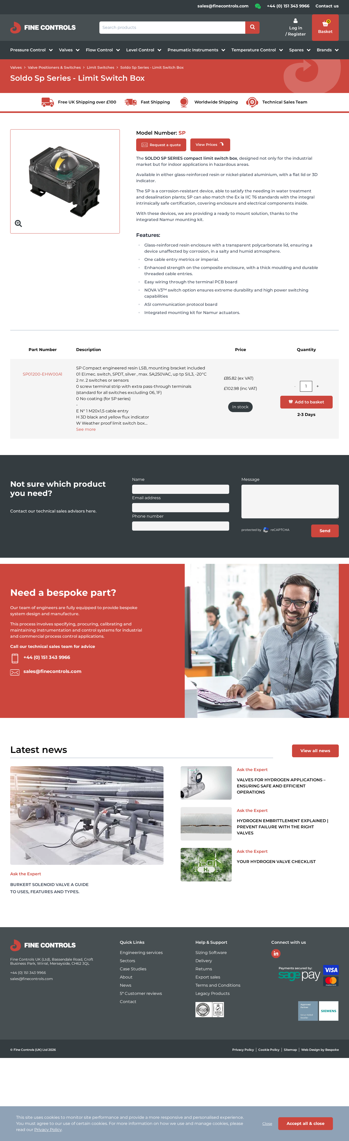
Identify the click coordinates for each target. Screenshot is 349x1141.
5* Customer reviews (141, 993)
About (126, 977)
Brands (325, 50)
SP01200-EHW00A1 (42, 374)
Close (267, 1124)
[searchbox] (172, 27)
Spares (297, 50)
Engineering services (141, 952)
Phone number (148, 516)
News (125, 985)
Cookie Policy (269, 1050)
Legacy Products (212, 993)
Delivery (203, 960)
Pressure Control (28, 50)
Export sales (207, 977)
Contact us (327, 6)
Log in (295, 28)
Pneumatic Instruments (193, 50)
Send (325, 530)
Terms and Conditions (217, 985)
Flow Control (100, 50)
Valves (66, 50)
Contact (128, 1001)
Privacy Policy (243, 1050)
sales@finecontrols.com (223, 6)
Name (138, 479)
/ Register (295, 34)
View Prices (207, 144)
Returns (203, 969)
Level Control (140, 50)
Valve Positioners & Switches (54, 67)
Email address (146, 497)
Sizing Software (211, 952)
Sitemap (290, 1050)
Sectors (127, 960)
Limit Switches (100, 67)
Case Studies (133, 969)
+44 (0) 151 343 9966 (288, 6)
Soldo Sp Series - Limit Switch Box (152, 67)
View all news (315, 750)
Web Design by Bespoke (320, 1050)
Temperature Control (254, 50)
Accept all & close (305, 1123)
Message (250, 479)
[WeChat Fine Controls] (258, 7)
